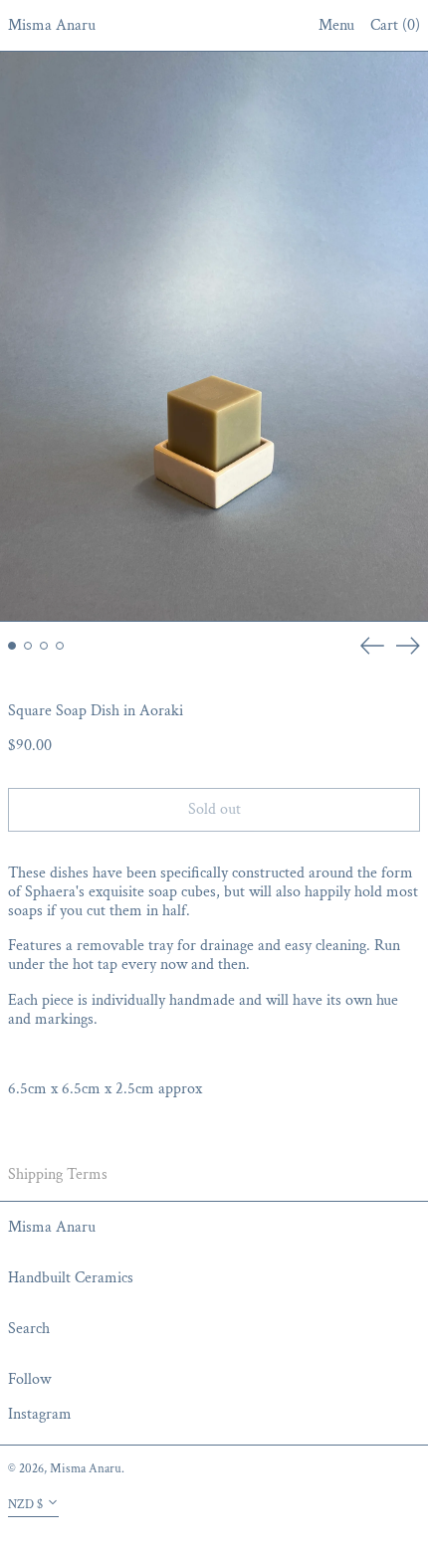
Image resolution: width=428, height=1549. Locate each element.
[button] (214, 337)
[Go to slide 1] (12, 646)
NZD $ (25, 1504)
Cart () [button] (395, 25)
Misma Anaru (52, 25)
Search (29, 1328)
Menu (336, 25)
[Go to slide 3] (44, 646)
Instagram (40, 1414)
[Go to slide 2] (28, 646)
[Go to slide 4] (60, 646)
